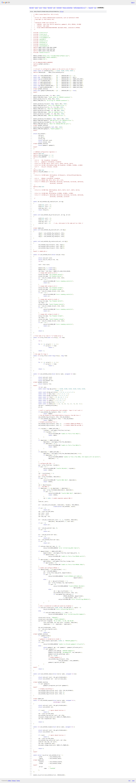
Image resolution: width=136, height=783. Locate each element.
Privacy (14, 780)
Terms (18, 780)
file (61, 11)
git (54, 8)
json (133, 780)
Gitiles (9, 780)
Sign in (132, 2)
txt (129, 780)
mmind (59, 8)
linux (44, 8)
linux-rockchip (67, 8)
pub (36, 8)
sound (91, 8)
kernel (31, 8)
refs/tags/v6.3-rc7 (80, 8)
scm (40, 8)
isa (95, 8)
